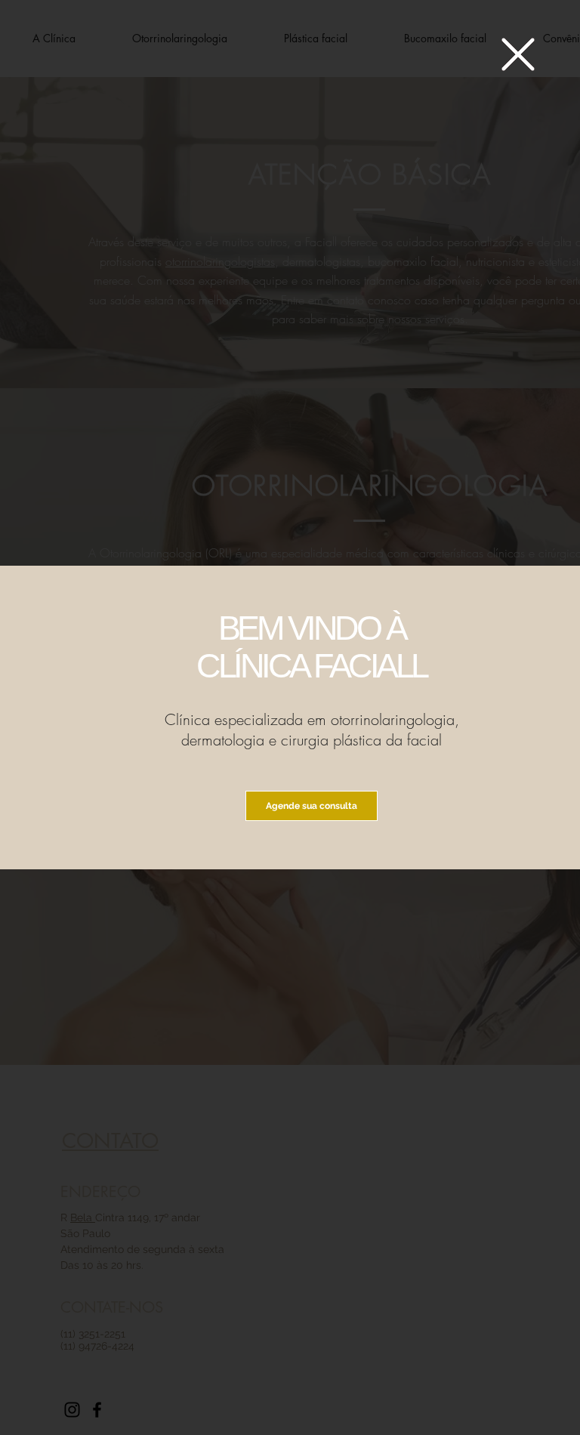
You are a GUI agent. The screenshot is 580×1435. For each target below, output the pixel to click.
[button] (518, 54)
